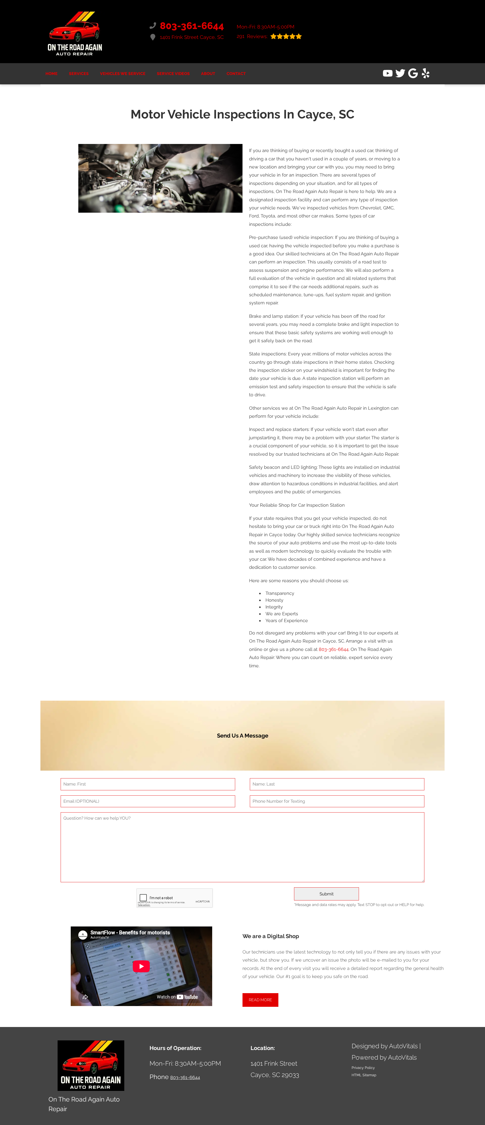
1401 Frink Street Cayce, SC (192, 37)
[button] (388, 73)
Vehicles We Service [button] (123, 73)
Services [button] (79, 73)
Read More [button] (260, 999)
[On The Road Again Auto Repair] (75, 31)
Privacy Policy (363, 1068)
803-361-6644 (334, 649)
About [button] (208, 73)
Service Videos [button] (173, 73)
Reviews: (252, 36)
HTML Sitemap (364, 1075)
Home (51, 73)
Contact (236, 73)
